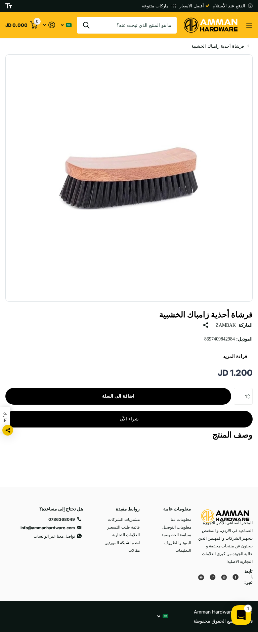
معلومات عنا (181, 519)
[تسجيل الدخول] (49, 25)
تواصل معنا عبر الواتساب (54, 536)
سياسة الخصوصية (176, 534)
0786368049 (61, 519)
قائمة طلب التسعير (123, 527)
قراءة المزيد (235, 356)
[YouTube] (201, 577)
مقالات (134, 550)
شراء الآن (129, 418)
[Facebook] (235, 577)
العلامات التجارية (126, 534)
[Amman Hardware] (225, 511)
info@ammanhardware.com (47, 527)
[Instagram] (224, 577)
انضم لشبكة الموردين (122, 542)
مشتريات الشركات (124, 519)
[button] (250, 390)
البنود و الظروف (177, 542)
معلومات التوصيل (176, 527)
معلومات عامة (177, 508)
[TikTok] (212, 577)
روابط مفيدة (128, 508)
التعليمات (183, 550)
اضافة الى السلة (118, 396)
